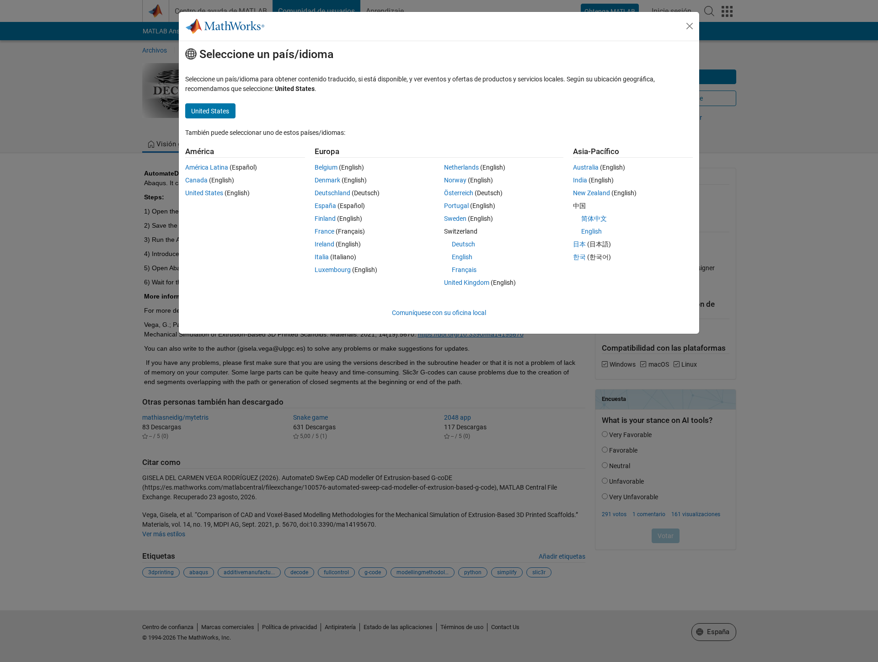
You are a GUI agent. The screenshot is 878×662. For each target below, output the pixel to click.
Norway (455, 180)
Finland (325, 218)
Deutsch (463, 244)
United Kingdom (466, 282)
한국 (579, 257)
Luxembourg (333, 269)
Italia (322, 257)
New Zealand (591, 193)
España (325, 205)
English (462, 257)
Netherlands (461, 167)
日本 (579, 244)
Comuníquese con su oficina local (439, 312)
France (324, 231)
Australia (586, 167)
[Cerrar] (689, 26)
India (580, 180)
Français (464, 269)
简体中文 (594, 218)
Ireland (324, 244)
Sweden (455, 218)
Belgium (326, 167)
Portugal (456, 205)
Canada (196, 180)
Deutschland (332, 193)
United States (204, 193)
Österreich (458, 193)
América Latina (206, 167)
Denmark (327, 180)
